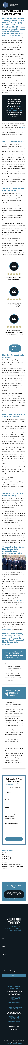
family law (19, 600)
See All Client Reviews (15, 348)
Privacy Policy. (17, 1043)
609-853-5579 (14, 998)
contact (22, 127)
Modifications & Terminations (11, 864)
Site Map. (10, 1043)
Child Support (6, 859)
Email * (7, 799)
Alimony (4, 862)
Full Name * (8, 792)
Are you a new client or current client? (12, 815)
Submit (14, 975)
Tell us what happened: (11, 823)
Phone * (7, 807)
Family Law (5, 853)
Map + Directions (14, 1002)
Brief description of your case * (11, 971)
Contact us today (7, 629)
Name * (4, 938)
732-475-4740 (14, 1017)
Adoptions (5, 861)
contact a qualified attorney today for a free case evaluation (14, 894)
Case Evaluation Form (15, 110)
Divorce (4, 855)
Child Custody (6, 857)
